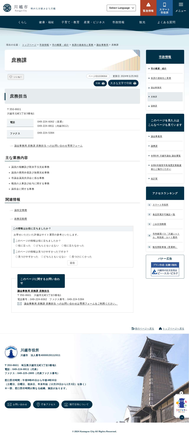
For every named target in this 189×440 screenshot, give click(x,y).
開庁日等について (79, 404)
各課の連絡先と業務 (82, 45)
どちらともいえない (47, 245)
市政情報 (118, 22)
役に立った (24, 245)
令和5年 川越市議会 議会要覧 (166, 155)
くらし (22, 22)
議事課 (154, 106)
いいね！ (18, 77)
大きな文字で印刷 (121, 83)
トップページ (29, 45)
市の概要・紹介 (60, 45)
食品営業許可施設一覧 (164, 214)
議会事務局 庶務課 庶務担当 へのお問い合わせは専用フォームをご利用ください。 (71, 303)
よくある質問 (166, 22)
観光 (142, 22)
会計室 (154, 178)
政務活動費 (20, 218)
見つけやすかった (28, 256)
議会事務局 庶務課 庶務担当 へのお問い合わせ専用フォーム (48, 145)
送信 (72, 263)
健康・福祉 (46, 22)
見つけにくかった (82, 256)
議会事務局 (102, 45)
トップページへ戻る (173, 328)
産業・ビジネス (94, 22)
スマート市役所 (164, 11)
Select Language (119, 7)
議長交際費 (20, 210)
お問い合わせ (20, 404)
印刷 (98, 83)
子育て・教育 (70, 22)
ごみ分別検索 (159, 224)
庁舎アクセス (48, 404)
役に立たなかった (74, 245)
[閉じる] (181, 393)
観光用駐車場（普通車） (165, 247)
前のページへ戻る (144, 328)
